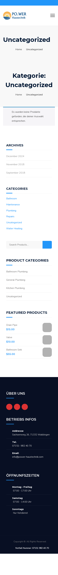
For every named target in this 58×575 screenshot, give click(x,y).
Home (18, 49)
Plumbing (11, 210)
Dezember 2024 (15, 156)
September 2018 (15, 172)
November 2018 (15, 164)
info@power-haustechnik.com (27, 456)
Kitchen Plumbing (15, 288)
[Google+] (17, 407)
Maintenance (13, 204)
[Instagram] (25, 407)
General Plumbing (15, 280)
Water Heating (14, 228)
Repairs (10, 216)
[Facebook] (9, 407)
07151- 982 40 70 (22, 445)
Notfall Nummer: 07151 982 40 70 (32, 548)
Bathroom (11, 198)
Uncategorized (14, 222)
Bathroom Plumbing (17, 271)
